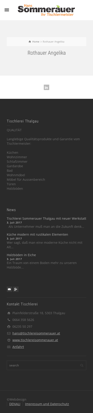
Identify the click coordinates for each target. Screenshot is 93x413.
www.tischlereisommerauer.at (35, 340)
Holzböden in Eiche (21, 255)
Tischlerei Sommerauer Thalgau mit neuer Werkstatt (46, 218)
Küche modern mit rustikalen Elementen (37, 234)
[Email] (9, 289)
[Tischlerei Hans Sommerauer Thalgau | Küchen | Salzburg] (46, 10)
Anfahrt (18, 347)
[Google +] (16, 289)
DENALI (14, 404)
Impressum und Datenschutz (47, 404)
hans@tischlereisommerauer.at (36, 333)
